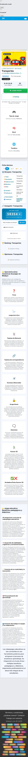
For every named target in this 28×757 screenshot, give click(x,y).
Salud (13, 734)
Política (22, 751)
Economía (12, 744)
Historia (17, 727)
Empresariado (21, 744)
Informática (7, 729)
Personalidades (14, 751)
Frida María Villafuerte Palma (11, 73)
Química (7, 734)
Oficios (5, 751)
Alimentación (22, 737)
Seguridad (20, 734)
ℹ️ (7, 168)
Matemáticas (6, 732)
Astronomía (9, 739)
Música (23, 732)
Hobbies (22, 747)
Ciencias (16, 724)
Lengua (14, 729)
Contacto (21, 715)
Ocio (22, 749)
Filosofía (15, 747)
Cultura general (18, 742)
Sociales (12, 754)
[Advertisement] (14, 34)
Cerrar (2, 7)
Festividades (7, 747)
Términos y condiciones (14, 713)
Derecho (6, 744)
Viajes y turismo (21, 754)
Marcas (16, 749)
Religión (5, 754)
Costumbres (9, 742)
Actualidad (13, 737)
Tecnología (5, 737)
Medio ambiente (15, 732)
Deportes (23, 724)
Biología (10, 724)
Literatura (21, 729)
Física (3, 727)
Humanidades (8, 749)
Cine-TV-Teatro (18, 739)
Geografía (10, 727)
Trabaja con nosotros (14, 718)
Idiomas (24, 727)
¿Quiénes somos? (10, 715)
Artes (3, 724)
